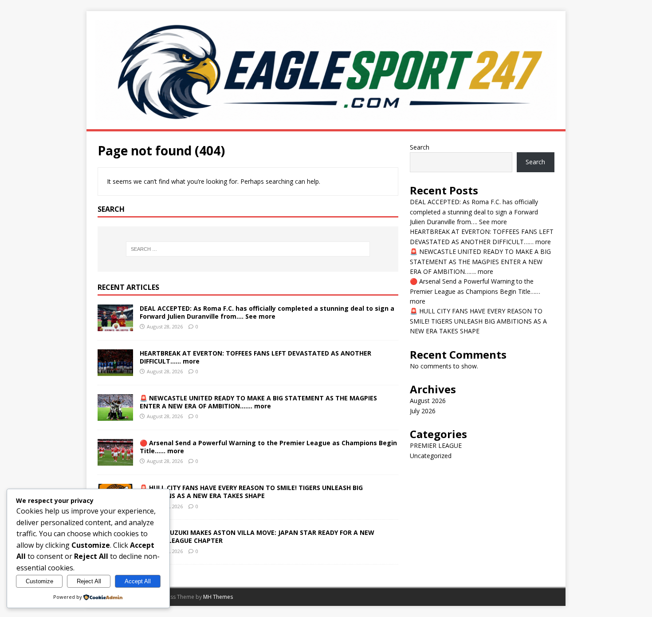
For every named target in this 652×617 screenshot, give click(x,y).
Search (419, 147)
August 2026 (428, 400)
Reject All (89, 581)
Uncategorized (431, 455)
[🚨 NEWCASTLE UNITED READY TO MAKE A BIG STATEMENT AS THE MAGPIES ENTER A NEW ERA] (115, 415)
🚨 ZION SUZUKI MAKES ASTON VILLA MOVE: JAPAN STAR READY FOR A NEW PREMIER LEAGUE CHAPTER (257, 536)
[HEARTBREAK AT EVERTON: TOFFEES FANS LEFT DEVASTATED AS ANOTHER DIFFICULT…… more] (115, 371)
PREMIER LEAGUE (436, 445)
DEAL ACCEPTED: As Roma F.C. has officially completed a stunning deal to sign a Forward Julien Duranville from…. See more (267, 312)
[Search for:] (248, 249)
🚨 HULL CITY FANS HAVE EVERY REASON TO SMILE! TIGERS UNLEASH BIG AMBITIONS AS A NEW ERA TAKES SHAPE (251, 491)
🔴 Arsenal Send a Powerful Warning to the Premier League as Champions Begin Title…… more (268, 447)
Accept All (138, 581)
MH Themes (218, 597)
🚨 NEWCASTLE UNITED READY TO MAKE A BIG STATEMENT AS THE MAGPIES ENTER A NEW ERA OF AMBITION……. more (258, 402)
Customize (39, 581)
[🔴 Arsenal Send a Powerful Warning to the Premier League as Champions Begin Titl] (115, 460)
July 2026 (423, 411)
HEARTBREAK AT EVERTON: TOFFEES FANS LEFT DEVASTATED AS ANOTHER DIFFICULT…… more (255, 357)
